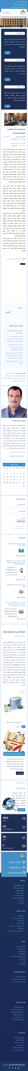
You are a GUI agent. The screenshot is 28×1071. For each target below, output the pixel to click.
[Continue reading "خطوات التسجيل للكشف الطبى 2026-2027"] (21, 551)
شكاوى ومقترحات (19, 895)
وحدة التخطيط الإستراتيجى (17, 1012)
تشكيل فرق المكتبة (19, 1037)
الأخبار (19, 139)
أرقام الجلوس (21, 951)
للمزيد (22, 691)
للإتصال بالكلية (15, 862)
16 (4, 477)
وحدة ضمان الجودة (19, 1007)
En (15, 4)
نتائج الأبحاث (22, 964)
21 (10, 479)
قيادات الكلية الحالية (18, 885)
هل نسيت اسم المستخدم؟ (18, 528)
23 (4, 479)
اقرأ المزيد (21, 810)
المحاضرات (22, 959)
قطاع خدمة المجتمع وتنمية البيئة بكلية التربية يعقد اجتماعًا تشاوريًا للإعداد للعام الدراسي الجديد (14, 355)
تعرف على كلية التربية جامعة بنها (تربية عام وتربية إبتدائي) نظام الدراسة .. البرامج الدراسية (15, 604)
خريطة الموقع (15, 867)
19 (17, 479)
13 (14, 477)
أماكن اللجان (22, 954)
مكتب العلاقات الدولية (18, 1019)
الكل (23, 726)
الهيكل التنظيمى (20, 890)
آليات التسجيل (20, 923)
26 (17, 482)
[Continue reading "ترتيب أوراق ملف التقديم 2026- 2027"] (21, 592)
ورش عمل (21, 903)
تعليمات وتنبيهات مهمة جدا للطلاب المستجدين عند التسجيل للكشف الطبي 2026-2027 (14, 339)
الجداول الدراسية (21, 946)
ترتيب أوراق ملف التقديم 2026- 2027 (16, 585)
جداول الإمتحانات (21, 949)
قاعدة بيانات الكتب (19, 1042)
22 (7, 479)
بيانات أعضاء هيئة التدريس (18, 979)
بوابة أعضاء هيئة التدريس (19, 981)
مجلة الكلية (21, 928)
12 (17, 477)
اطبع (22, 143)
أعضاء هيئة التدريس (20, 976)
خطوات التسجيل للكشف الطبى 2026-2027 (16, 544)
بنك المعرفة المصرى (18, 1050)
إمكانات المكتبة (20, 1040)
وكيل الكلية (21, 916)
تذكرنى (23, 518)
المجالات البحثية (20, 893)
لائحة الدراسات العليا (18, 918)
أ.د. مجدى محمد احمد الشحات (17, 452)
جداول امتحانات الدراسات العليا (16, 931)
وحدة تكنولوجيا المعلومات (17, 1009)
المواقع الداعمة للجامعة (18, 898)
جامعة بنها (5, 1064)
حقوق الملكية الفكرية (18, 1047)
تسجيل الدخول (22, 4)
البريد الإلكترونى (14, 143)
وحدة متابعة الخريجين (18, 1017)
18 (20, 479)
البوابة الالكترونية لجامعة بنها (14, 259)
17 (23, 479)
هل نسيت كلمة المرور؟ (19, 526)
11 (20, 477)
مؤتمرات (21, 900)
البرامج (17, 726)
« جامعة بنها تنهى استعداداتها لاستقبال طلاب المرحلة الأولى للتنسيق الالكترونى (14, 375)
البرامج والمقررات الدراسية (17, 926)
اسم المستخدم (21, 504)
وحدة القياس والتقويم (18, 1014)
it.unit (20, 308)
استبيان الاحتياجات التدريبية (17, 7)
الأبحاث (23, 961)
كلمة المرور (22, 511)
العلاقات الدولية (14, 873)
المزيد (7, 53)
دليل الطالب (20, 921)
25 (20, 482)
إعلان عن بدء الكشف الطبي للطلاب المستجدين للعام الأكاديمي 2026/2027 (15, 347)
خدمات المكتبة (20, 1045)
